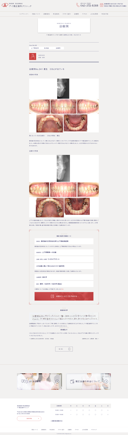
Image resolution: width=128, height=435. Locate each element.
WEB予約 (29, 418)
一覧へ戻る (60, 349)
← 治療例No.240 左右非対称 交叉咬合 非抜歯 (41, 338)
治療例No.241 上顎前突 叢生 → (90, 338)
